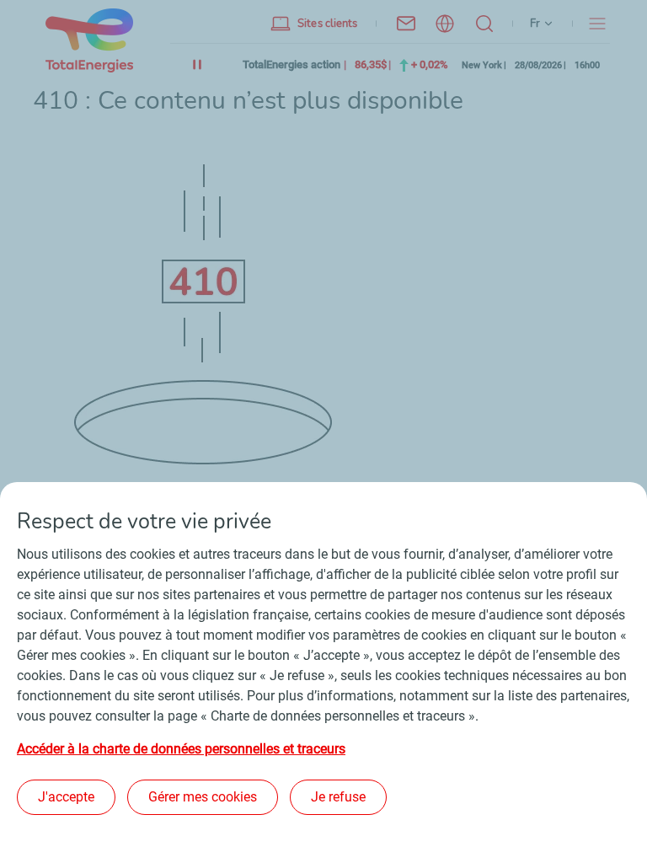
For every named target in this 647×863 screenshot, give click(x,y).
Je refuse (338, 797)
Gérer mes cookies (202, 797)
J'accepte (66, 797)
